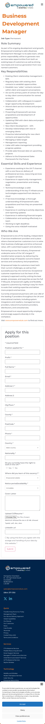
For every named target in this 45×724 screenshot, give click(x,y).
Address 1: (10, 386)
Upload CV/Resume (14, 514)
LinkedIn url (10, 528)
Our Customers (9, 623)
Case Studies (8, 628)
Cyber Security (8, 678)
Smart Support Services (11, 653)
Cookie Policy (21, 721)
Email (8, 376)
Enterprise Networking (11, 680)
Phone (8, 434)
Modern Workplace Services (13, 675)
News (5, 626)
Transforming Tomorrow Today (14, 612)
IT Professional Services (11, 648)
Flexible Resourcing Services (13, 651)
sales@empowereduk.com (15, 589)
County (8, 415)
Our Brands (7, 621)
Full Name (10, 367)
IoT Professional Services (12, 660)
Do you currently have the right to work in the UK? (20, 463)
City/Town (10, 405)
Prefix (8, 357)
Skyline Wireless (9, 662)
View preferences (22, 716)
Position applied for (14, 348)
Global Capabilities (10, 619)
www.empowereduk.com (16, 320)
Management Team (10, 614)
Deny (22, 710)
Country (9, 443)
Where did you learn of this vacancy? (22, 473)
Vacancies (7, 630)
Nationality (10, 453)
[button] (42, 684)
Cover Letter (10, 494)
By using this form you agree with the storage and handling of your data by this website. (22, 540)
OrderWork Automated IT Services (15, 658)
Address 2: (9, 395)
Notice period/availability (16, 483)
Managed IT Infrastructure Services (15, 655)
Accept (22, 704)
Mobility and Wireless (10, 673)
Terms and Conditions (11, 637)
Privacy (6, 633)
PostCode (10, 424)
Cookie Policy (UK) (10, 635)
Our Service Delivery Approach (14, 616)
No (16, 468)
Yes (10, 468)
